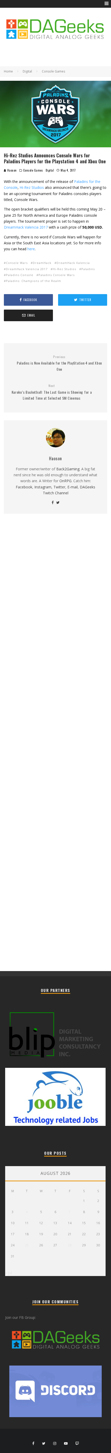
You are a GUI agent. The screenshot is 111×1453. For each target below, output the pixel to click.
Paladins (88, 269)
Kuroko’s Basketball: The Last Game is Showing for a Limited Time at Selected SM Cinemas (52, 392)
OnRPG (65, 480)
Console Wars (17, 263)
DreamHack (42, 263)
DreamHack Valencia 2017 (26, 227)
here (31, 248)
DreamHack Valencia (73, 263)
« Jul (8, 1272)
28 (70, 1245)
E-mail (72, 487)
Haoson (11, 170)
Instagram (42, 487)
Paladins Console (19, 275)
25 (27, 1245)
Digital (50, 170)
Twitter (59, 487)
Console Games (33, 170)
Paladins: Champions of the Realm (33, 281)
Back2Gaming (68, 468)
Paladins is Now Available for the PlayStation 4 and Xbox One (59, 363)
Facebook (24, 487)
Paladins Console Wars (56, 275)
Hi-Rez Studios (32, 187)
